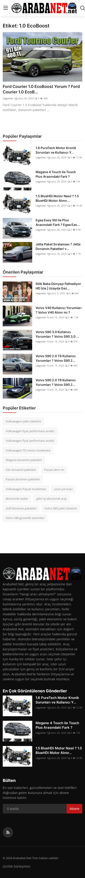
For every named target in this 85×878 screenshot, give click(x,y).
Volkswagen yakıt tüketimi (23, 421)
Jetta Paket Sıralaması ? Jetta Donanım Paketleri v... (58, 246)
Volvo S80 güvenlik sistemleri (25, 518)
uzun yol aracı (63, 489)
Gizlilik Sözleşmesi (16, 866)
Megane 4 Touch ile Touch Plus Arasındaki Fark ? (56, 174)
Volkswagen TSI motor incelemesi (28, 450)
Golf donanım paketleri (21, 508)
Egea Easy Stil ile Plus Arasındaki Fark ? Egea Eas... (58, 222)
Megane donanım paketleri (24, 460)
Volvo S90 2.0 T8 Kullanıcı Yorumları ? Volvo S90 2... (56, 358)
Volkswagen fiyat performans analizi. (30, 431)
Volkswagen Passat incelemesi (26, 489)
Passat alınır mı (54, 470)
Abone (74, 808)
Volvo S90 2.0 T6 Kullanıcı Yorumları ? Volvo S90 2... (56, 382)
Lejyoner (8, 98)
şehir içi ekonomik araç (51, 498)
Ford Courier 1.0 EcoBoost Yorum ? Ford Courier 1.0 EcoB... (41, 89)
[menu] (5, 8)
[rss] (8, 832)
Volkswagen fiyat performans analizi (30, 441)
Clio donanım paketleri (21, 470)
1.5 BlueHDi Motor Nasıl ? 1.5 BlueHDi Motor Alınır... (57, 198)
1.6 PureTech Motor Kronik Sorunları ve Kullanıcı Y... (56, 150)
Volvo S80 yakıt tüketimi (60, 508)
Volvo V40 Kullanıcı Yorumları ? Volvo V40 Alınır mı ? (59, 310)
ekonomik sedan (17, 498)
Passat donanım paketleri (23, 479)
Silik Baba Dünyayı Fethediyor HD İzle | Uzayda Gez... (58, 286)
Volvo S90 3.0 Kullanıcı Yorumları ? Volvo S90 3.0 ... (57, 334)
